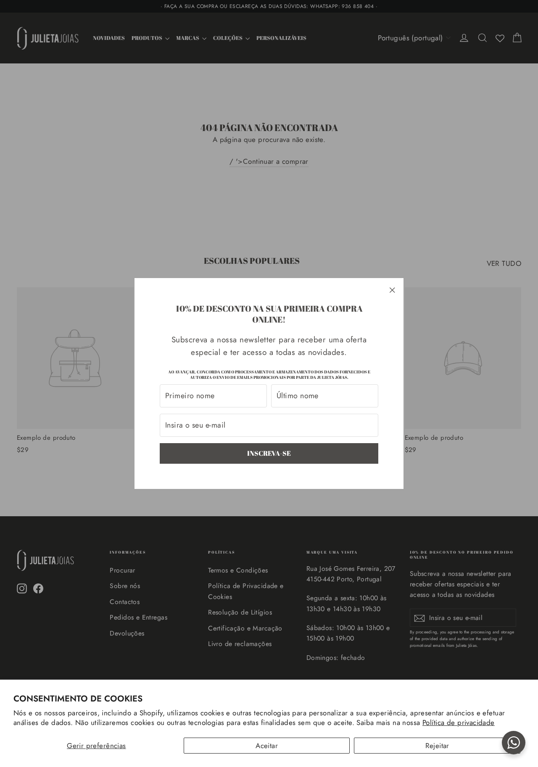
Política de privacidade (458, 722)
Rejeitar (437, 746)
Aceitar (267, 746)
